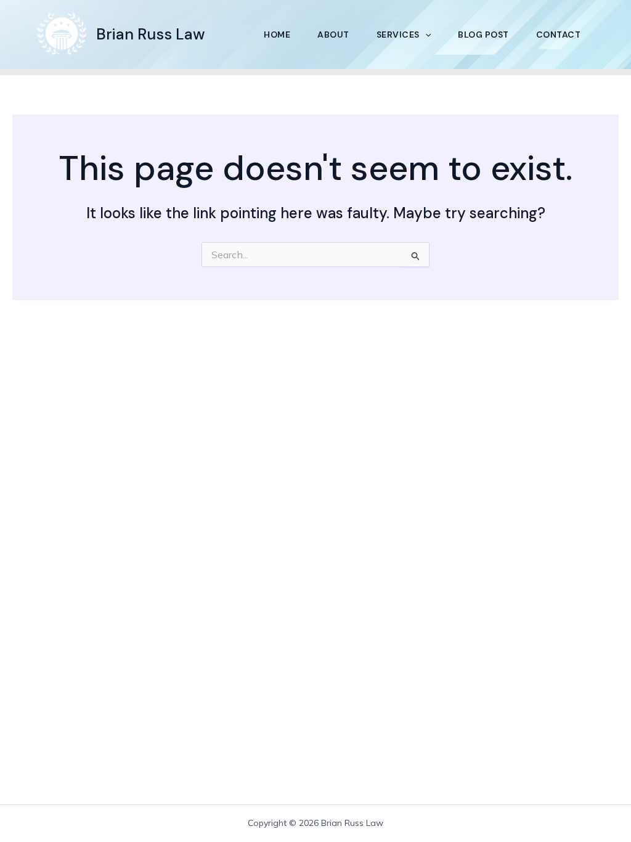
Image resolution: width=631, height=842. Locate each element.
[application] (425, 34)
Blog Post (483, 34)
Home (277, 34)
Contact (558, 34)
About (333, 34)
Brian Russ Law (150, 34)
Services (398, 34)
